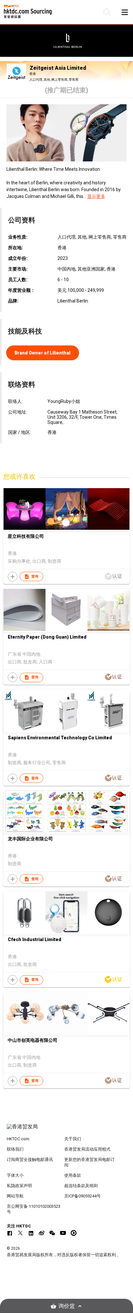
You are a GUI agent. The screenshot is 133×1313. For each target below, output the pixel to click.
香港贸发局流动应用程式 (87, 1149)
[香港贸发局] (67, 1130)
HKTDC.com (18, 1138)
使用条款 (72, 1175)
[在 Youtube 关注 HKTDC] (63, 1233)
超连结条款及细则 (81, 1185)
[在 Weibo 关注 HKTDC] (42, 1233)
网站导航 (15, 1196)
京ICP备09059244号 (82, 1196)
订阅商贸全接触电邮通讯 (30, 1159)
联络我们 (15, 1149)
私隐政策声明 (19, 1185)
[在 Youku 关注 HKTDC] (74, 1233)
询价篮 (66, 1306)
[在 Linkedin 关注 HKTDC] (31, 1233)
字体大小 (15, 1175)
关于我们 (72, 1138)
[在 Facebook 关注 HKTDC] (10, 1233)
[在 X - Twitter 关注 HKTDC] (20, 1233)
